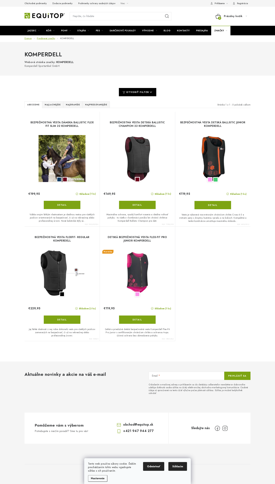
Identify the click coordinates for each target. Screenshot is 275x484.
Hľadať (166, 16)
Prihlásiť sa (237, 375)
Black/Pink (210, 180)
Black (62, 294)
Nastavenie (98, 478)
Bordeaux (65, 179)
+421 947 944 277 (138, 431)
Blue (59, 179)
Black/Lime (216, 180)
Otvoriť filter (137, 92)
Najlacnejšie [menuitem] (53, 104)
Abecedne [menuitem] (33, 104)
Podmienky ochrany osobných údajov (97, 3)
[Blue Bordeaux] (62, 158)
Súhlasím (177, 466)
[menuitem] (34, 30)
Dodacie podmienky (63, 3)
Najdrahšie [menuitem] (73, 104)
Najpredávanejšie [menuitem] (96, 104)
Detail (62, 205)
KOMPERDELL (65, 62)
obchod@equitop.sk (138, 424)
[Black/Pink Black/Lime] (213, 158)
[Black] (62, 273)
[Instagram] (225, 428)
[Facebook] (217, 428)
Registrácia (242, 3)
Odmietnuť (153, 466)
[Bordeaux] (137, 158)
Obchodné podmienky (36, 3)
